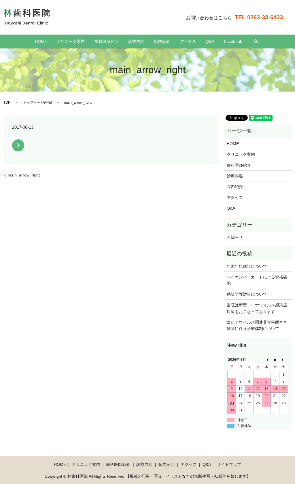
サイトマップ (229, 464)
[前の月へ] (266, 359)
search (255, 41)
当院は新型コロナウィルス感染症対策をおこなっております (257, 308)
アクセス (188, 41)
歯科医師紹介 (106, 41)
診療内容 (136, 41)
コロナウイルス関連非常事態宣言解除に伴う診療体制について (257, 325)
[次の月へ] (283, 359)
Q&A (210, 41)
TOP (6, 102)
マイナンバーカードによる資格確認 (257, 280)
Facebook (233, 41)
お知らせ (235, 237)
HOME (41, 41)
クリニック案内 (70, 41)
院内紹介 (162, 41)
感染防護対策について (247, 294)
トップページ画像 (37, 102)
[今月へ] (275, 359)
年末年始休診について (247, 266)
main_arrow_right (24, 175)
